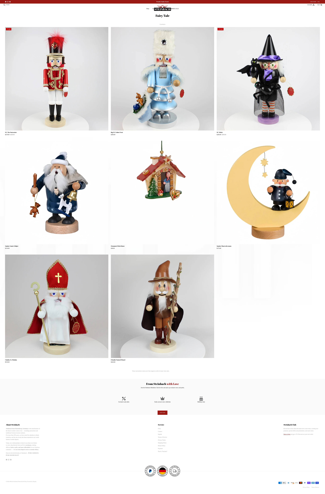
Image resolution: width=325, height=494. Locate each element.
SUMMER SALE (174, 8)
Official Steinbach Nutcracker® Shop (18, 481)
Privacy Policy (162, 440)
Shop (147, 8)
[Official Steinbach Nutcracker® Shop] (162, 8)
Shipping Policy (162, 443)
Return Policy (161, 445)
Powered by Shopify (31, 481)
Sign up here (287, 434)
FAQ (318, 1)
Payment (160, 448)
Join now (162, 412)
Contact (160, 431)
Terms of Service (162, 437)
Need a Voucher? (162, 451)
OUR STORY (313, 1)
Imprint (160, 434)
